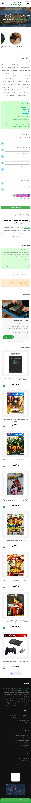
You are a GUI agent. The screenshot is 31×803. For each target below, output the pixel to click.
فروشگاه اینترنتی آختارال (23, 690)
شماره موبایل (26, 187)
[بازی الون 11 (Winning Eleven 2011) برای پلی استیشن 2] (15, 611)
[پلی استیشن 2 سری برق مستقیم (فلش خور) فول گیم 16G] (15, 651)
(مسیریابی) (13, 117)
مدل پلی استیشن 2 (25, 141)
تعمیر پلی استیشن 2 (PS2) (23, 720)
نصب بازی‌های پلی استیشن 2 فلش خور (20, 716)
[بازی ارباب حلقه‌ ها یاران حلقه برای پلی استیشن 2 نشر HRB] (15, 409)
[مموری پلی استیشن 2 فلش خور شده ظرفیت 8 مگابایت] (15, 369)
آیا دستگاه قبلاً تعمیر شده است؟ (22, 154)
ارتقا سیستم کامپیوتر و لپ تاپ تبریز (21, 738)
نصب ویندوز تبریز (25, 745)
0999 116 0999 (26, 109)
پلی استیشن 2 (27, 227)
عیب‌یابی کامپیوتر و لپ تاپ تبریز (22, 735)
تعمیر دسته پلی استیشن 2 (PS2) (21, 718)
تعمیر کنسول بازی (17, 19)
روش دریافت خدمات (25, 180)
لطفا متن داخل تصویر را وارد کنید (22, 199)
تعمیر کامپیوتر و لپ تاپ (24, 725)
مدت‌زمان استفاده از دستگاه (23, 147)
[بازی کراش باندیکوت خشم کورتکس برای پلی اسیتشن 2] (15, 490)
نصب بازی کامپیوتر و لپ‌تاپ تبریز (22, 740)
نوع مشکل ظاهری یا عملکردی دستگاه (21, 160)
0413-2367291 (25, 113)
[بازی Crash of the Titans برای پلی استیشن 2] (15, 571)
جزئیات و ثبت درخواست (8, 337)
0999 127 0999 (25, 111)
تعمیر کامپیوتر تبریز (25, 743)
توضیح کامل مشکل (25, 167)
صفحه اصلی (27, 19)
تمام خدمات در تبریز (24, 747)
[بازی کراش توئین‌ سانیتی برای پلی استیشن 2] (15, 530)
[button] (16, 52)
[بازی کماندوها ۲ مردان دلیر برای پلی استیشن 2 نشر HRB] (15, 450)
